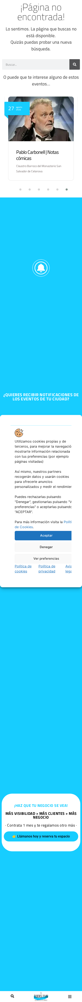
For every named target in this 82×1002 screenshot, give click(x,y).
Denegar (46, 547)
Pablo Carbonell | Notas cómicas (37, 155)
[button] (69, 996)
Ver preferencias (46, 558)
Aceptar (46, 535)
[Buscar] (12, 996)
